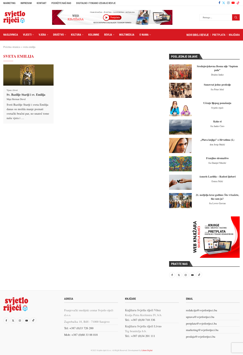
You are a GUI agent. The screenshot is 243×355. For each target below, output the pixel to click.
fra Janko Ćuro (217, 126)
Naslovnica (10, 34)
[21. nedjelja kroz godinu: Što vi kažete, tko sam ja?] (180, 200)
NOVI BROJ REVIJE (197, 35)
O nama (144, 34)
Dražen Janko (217, 74)
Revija (108, 34)
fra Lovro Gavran (217, 203)
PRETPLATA (218, 34)
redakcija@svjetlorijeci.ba (201, 310)
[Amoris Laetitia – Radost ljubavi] (180, 182)
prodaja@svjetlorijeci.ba (200, 336)
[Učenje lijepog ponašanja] (180, 108)
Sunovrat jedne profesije (217, 84)
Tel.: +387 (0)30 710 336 (140, 320)
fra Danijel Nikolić (217, 162)
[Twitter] (223, 2)
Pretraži (236, 17)
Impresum (26, 3)
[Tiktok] (238, 2)
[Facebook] (219, 2)
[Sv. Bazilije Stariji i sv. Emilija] (28, 75)
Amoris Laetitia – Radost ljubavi (217, 176)
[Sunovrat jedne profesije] (180, 90)
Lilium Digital (147, 350)
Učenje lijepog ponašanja (217, 103)
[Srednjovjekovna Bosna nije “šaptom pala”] (180, 71)
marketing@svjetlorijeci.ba (202, 330)
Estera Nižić (217, 181)
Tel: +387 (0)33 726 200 (78, 328)
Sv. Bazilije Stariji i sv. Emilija (26, 94)
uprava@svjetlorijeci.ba (200, 317)
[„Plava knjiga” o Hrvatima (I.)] (180, 145)
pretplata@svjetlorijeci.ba (201, 323)
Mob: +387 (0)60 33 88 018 (81, 335)
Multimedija (126, 34)
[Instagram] (228, 2)
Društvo (58, 34)
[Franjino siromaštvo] (180, 163)
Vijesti (27, 34)
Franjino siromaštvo (217, 158)
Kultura (76, 34)
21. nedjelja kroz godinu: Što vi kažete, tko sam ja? (217, 196)
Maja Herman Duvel (16, 99)
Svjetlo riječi (217, 107)
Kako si (217, 121)
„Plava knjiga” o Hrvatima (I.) (217, 140)
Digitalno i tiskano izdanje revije (96, 3)
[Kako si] (180, 127)
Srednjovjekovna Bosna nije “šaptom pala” (217, 68)
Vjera (42, 34)
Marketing (9, 3)
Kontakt (41, 3)
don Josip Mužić (217, 144)
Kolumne (93, 34)
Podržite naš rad (61, 3)
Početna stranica (11, 47)
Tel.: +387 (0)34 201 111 (140, 336)
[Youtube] (233, 2)
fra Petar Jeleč (217, 89)
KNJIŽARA (234, 34)
